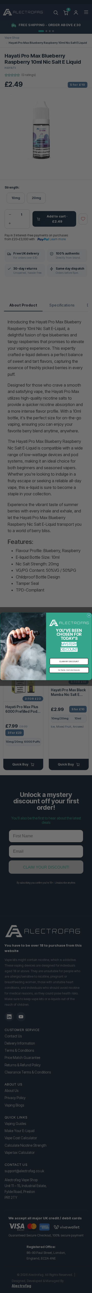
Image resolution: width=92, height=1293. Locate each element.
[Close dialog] (89, 615)
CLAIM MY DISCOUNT (69, 662)
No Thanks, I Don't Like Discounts (69, 670)
